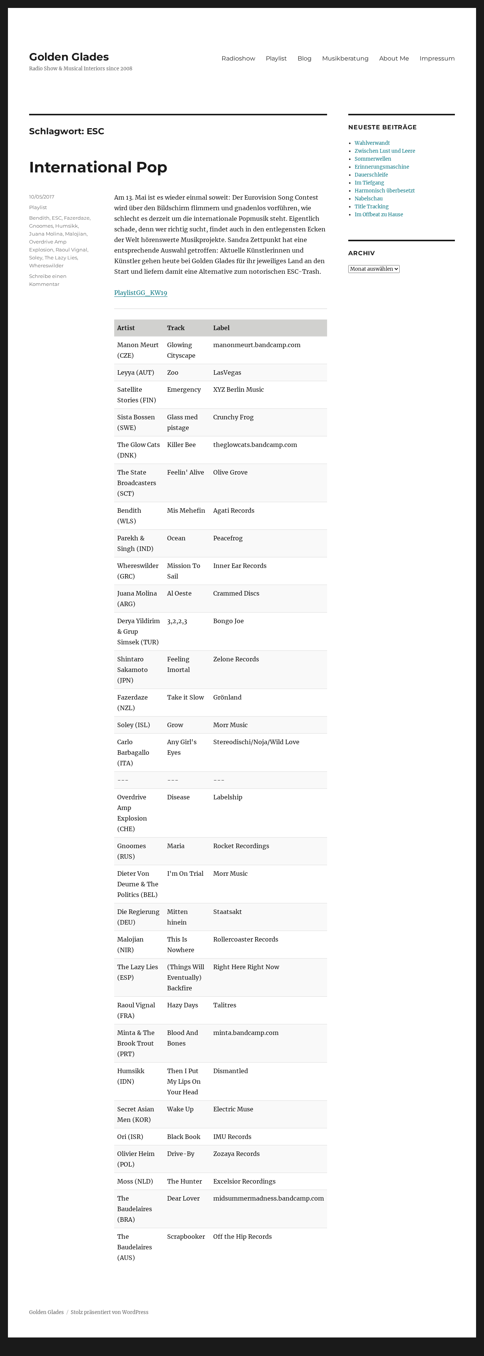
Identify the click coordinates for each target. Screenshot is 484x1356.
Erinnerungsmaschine (382, 167)
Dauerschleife (371, 175)
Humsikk (66, 226)
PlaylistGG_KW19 (141, 292)
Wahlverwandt (372, 143)
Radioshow (238, 58)
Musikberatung (345, 58)
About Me (394, 58)
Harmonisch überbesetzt (385, 191)
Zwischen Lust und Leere (385, 151)
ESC (57, 218)
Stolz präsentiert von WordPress (110, 1312)
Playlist (276, 58)
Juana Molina (46, 234)
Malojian (76, 234)
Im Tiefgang (369, 183)
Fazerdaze (77, 218)
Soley (35, 257)
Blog (305, 58)
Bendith (39, 218)
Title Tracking (372, 206)
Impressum (437, 58)
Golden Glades (69, 56)
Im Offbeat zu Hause (379, 214)
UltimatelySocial (304, 1350)
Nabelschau (369, 198)
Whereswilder (46, 265)
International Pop (98, 167)
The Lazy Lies (61, 257)
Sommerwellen (373, 159)
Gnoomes (41, 226)
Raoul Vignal (71, 250)
